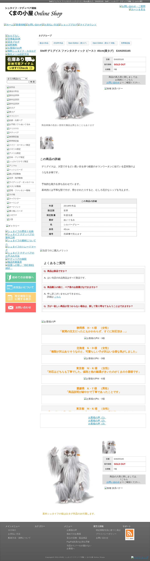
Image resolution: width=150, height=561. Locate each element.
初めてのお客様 (74, 534)
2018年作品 (58, 43)
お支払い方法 (14, 534)
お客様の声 (72, 530)
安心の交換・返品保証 (77, 538)
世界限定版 (125, 43)
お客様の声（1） (97, 417)
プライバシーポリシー (106, 534)
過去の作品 (44, 43)
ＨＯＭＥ (12, 530)
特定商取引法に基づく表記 (108, 530)
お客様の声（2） (97, 420)
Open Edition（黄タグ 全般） (104, 43)
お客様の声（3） (97, 423)
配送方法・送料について (19, 538)
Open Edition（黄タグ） (77, 43)
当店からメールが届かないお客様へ (79, 547)
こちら (57, 297)
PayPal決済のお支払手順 (78, 542)
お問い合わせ (113, 82)
